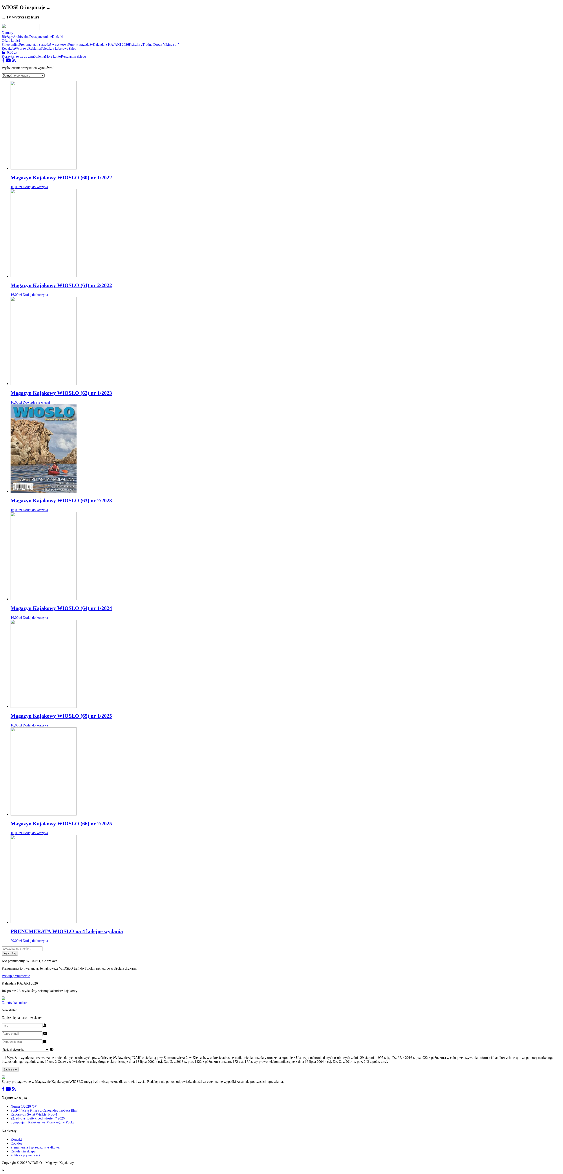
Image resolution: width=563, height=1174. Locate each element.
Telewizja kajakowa (54, 48)
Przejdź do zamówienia (29, 56)
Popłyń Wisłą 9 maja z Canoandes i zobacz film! (44, 1110)
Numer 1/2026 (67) (24, 1106)
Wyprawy (21, 48)
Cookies (16, 1143)
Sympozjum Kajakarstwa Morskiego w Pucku (43, 1122)
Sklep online (10, 44)
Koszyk (7, 56)
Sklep (72, 48)
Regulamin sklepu (73, 56)
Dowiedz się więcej (36, 402)
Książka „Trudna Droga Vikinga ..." (154, 44)
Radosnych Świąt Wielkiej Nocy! (34, 1114)
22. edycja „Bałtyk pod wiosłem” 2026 (38, 1118)
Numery (7, 33)
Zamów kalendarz (14, 1003)
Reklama (34, 48)
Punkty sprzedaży (80, 44)
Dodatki (57, 36)
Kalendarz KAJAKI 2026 (111, 44)
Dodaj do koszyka (35, 187)
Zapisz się (10, 1069)
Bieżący (7, 36)
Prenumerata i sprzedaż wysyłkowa (43, 44)
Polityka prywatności (25, 1155)
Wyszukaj (10, 953)
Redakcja (8, 48)
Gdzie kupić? (11, 40)
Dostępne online (40, 36)
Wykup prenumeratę (16, 976)
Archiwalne (21, 36)
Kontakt (16, 1139)
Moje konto (53, 56)
